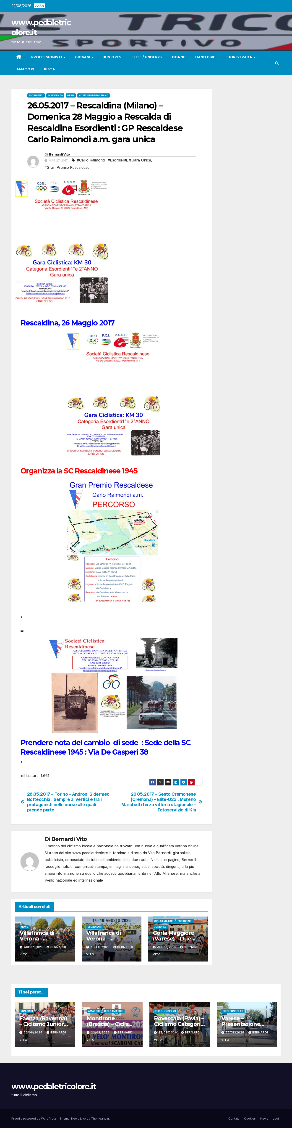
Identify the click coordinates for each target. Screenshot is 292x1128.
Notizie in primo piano (93, 95)
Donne (178, 57)
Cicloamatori (163, 921)
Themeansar (100, 1118)
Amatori (25, 69)
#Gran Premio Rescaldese (66, 167)
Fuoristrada (239, 57)
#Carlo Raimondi (91, 160)
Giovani (83, 57)
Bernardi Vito (59, 154)
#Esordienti (117, 160)
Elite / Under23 (146, 57)
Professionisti (47, 57)
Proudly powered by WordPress (34, 1118)
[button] (277, 63)
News (70, 95)
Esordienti (36, 95)
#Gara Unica (140, 160)
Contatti (234, 1118)
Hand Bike (205, 57)
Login (277, 1118)
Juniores (112, 57)
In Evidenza (55, 95)
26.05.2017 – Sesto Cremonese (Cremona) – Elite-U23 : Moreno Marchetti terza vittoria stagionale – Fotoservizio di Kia (158, 802)
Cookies (250, 1118)
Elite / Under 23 (165, 1011)
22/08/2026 (33, 1032)
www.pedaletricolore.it (53, 1086)
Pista (49, 69)
